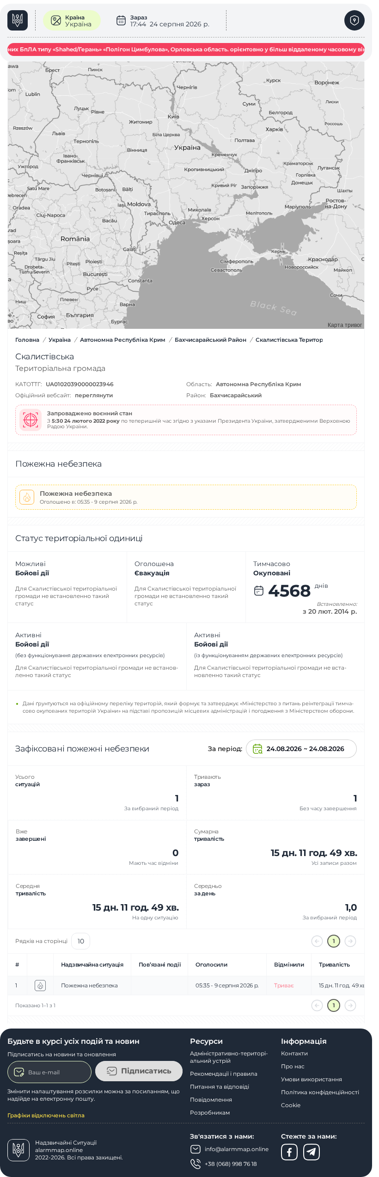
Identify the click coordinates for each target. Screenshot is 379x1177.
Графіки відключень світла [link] (46, 1115)
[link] (21, 20)
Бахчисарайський (236, 395)
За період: (225, 749)
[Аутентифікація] (354, 20)
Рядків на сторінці (41, 940)
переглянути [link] (94, 395)
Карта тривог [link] (345, 324)
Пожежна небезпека (89, 985)
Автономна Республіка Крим (258, 384)
